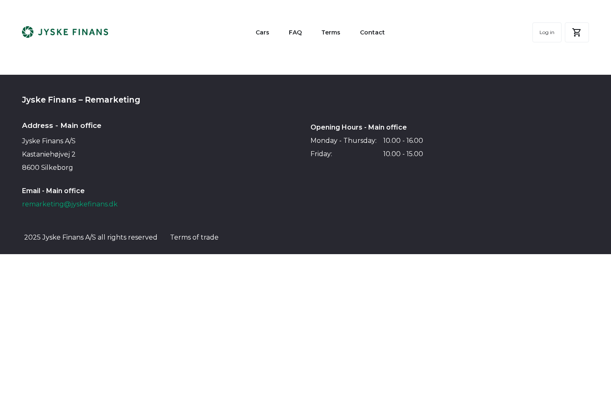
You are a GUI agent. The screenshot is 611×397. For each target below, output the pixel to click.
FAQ (295, 32)
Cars (262, 32)
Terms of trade (194, 237)
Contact (372, 32)
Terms (330, 32)
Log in (547, 32)
